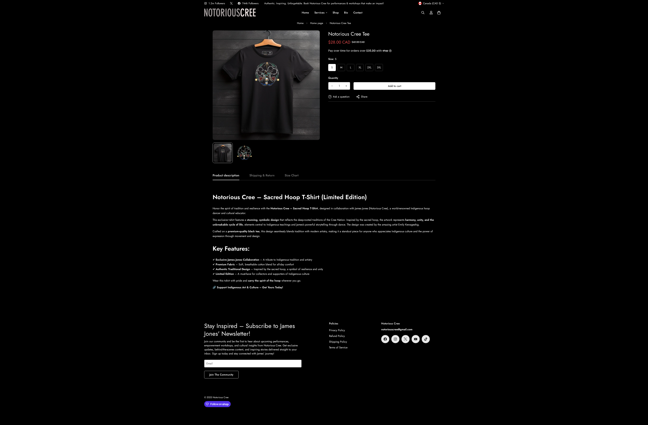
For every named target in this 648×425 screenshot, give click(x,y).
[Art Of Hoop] (416, 339)
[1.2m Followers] (395, 339)
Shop (336, 13)
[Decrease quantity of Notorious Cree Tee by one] (332, 86)
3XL (379, 67)
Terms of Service (338, 347)
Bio (346, 13)
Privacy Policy (337, 330)
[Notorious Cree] (230, 13)
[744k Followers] (385, 339)
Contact (357, 13)
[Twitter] (231, 3)
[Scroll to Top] (641, 406)
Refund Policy (337, 336)
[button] (439, 13)
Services (319, 13)
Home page (316, 23)
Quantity (333, 78)
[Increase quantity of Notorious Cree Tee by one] (346, 86)
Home (305, 13)
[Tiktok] (426, 339)
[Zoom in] (312, 37)
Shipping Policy (338, 342)
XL (360, 67)
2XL (369, 67)
